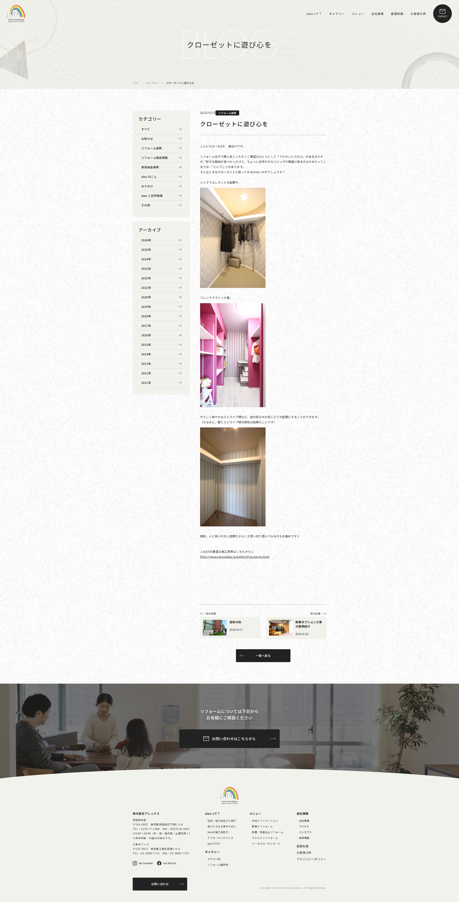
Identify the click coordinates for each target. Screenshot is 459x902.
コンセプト (305, 832)
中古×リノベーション (265, 820)
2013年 (146, 363)
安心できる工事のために (221, 826)
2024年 (146, 259)
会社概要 (304, 820)
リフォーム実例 (151, 148)
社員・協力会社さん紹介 (221, 820)
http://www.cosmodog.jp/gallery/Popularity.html (234, 557)
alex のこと (149, 176)
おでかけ (147, 186)
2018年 (146, 316)
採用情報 (304, 838)
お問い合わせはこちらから (234, 738)
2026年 (146, 240)
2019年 (146, 306)
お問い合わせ (160, 884)
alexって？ (212, 813)
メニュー (255, 813)
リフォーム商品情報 (154, 157)
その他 (145, 205)
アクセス (304, 826)
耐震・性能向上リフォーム (267, 832)
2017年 (146, 325)
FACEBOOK (169, 863)
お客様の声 (304, 852)
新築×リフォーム (262, 826)
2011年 (146, 382)
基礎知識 (303, 846)
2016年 (146, 335)
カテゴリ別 (214, 859)
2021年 (146, 287)
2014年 (146, 354)
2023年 (146, 268)
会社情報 (303, 813)
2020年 (146, 297)
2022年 (146, 278)
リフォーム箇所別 (217, 865)
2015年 (146, 344)
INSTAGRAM (146, 863)
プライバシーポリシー (311, 859)
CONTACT (442, 16)
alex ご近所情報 (152, 195)
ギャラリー (212, 852)
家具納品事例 (150, 167)
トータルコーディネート (266, 843)
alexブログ (214, 843)
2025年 (146, 249)
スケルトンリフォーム (265, 838)
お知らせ (147, 138)
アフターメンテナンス (220, 838)
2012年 (146, 373)
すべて (145, 129)
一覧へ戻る (263, 655)
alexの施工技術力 (217, 832)
